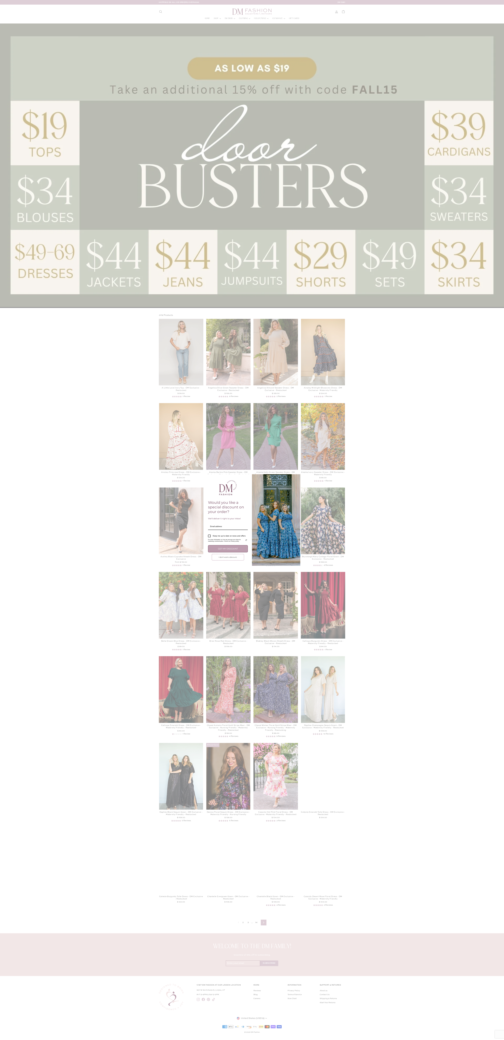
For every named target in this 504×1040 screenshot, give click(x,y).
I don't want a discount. (228, 557)
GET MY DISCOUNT (228, 548)
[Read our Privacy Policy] (246, 540)
